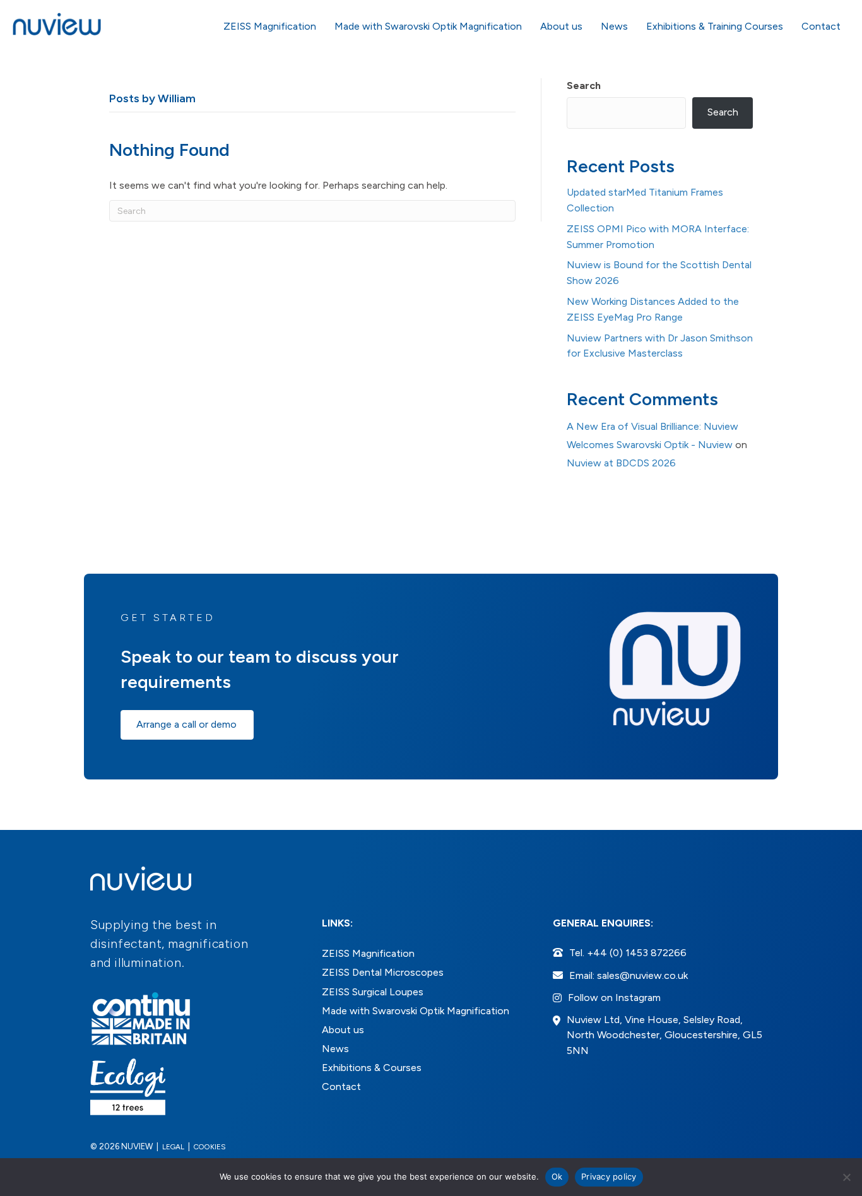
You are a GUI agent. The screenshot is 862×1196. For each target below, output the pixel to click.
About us (561, 26)
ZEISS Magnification (269, 26)
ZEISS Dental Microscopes (383, 972)
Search (584, 86)
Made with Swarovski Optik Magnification (428, 26)
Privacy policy (609, 1176)
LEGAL (173, 1146)
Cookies (210, 1146)
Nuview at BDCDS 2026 (621, 463)
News (614, 26)
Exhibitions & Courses (372, 1068)
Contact (821, 26)
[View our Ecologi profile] (127, 1086)
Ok (557, 1176)
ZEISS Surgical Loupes (372, 992)
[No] (846, 1177)
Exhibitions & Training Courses (714, 26)
